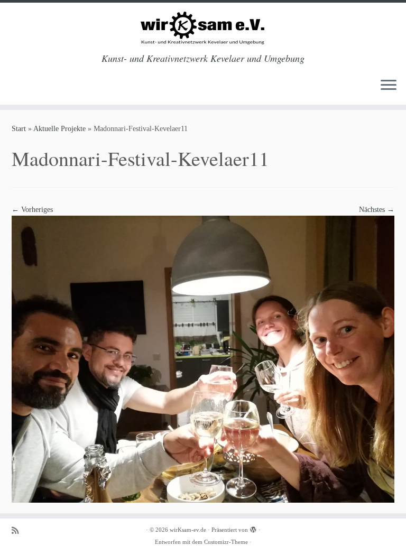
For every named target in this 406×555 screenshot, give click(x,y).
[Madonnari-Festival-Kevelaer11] (203, 359)
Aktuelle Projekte (59, 129)
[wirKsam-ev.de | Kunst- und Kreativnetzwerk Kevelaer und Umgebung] (203, 28)
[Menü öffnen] (388, 86)
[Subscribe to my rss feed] (18, 530)
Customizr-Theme (226, 542)
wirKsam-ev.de (188, 529)
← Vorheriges (32, 210)
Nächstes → (376, 210)
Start (19, 129)
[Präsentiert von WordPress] (253, 528)
